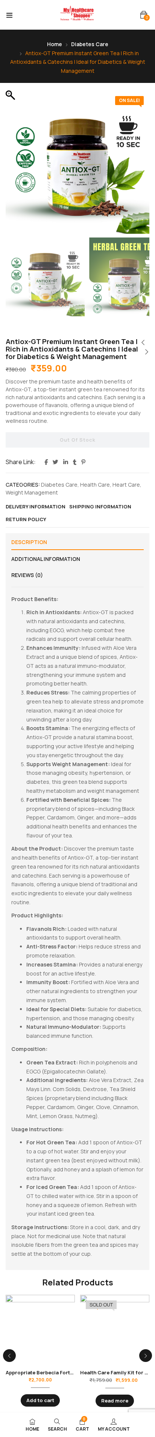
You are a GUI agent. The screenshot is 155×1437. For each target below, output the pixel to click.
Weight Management (32, 492)
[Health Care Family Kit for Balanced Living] (114, 1329)
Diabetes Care (89, 44)
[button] (143, 15)
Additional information (45, 558)
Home (54, 44)
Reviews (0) (27, 575)
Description (29, 542)
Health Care (95, 484)
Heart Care (126, 484)
